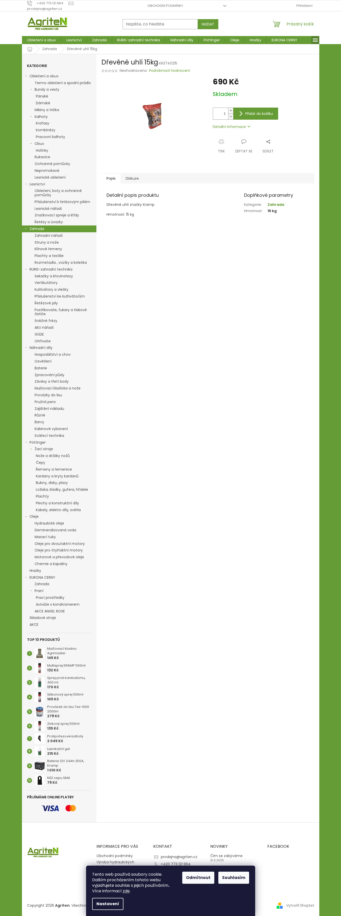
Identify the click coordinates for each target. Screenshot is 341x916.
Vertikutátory (46, 282)
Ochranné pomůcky (52, 163)
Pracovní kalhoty (50, 136)
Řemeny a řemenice (54, 469)
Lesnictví (37, 184)
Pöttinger (38, 442)
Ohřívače (43, 341)
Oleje (34, 516)
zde (126, 891)
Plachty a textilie (49, 255)
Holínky (42, 150)
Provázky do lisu (48, 395)
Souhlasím (233, 877)
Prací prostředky (50, 597)
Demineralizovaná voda (55, 530)
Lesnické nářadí (48, 208)
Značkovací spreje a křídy (57, 215)
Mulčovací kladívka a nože (58, 388)
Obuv (39, 143)
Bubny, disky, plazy (52, 482)
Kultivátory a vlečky (51, 289)
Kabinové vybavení (51, 428)
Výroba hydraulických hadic (115, 864)
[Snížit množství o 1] (230, 116)
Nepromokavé (47, 170)
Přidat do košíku (259, 113)
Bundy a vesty (47, 89)
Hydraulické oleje (49, 523)
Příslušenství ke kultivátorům (60, 296)
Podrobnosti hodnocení (169, 70)
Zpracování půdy (49, 374)
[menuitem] (41, 40)
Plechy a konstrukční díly (57, 503)
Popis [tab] (111, 178)
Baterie (41, 368)
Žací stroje (44, 448)
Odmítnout (198, 877)
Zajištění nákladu (49, 408)
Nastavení (107, 904)
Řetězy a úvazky (49, 221)
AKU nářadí (44, 327)
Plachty (42, 496)
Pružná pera (45, 401)
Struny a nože (47, 242)
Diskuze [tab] (132, 178)
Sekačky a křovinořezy (54, 276)
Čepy (40, 462)
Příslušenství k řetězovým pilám (62, 201)
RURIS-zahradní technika (51, 269)
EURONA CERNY (42, 577)
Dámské (43, 103)
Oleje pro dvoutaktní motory (60, 543)
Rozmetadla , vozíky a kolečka (61, 262)
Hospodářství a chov (53, 354)
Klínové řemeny (48, 248)
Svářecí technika (49, 435)
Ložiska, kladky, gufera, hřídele (62, 489)
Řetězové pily (46, 303)
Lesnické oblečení (50, 177)
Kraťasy (42, 123)
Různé (40, 415)
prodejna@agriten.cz (179, 856)
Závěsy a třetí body (52, 381)
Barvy (39, 421)
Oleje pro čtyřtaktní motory (59, 550)
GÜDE (39, 334)
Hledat (208, 24)
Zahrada (37, 228)
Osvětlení (43, 361)
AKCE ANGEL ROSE (50, 611)
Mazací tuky (45, 536)
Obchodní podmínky (165, 5)
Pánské (42, 96)
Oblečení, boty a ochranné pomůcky (58, 193)
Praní (39, 590)
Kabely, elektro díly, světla (58, 509)
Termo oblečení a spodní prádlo (63, 82)
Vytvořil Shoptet (300, 905)
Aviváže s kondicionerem (58, 604)
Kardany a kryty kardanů (57, 476)
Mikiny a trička (47, 109)
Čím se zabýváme (226, 856)
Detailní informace (229, 126)
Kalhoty (41, 116)
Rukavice (42, 156)
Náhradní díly (41, 347)
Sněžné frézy (46, 320)
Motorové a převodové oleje (59, 557)
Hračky (35, 570)
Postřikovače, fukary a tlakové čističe (61, 312)
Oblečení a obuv (44, 76)
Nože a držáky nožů (53, 455)
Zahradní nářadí (49, 235)
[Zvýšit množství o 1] (230, 111)
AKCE (34, 624)
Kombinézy (45, 130)
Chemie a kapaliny (51, 563)
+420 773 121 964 (176, 864)
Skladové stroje (43, 617)
